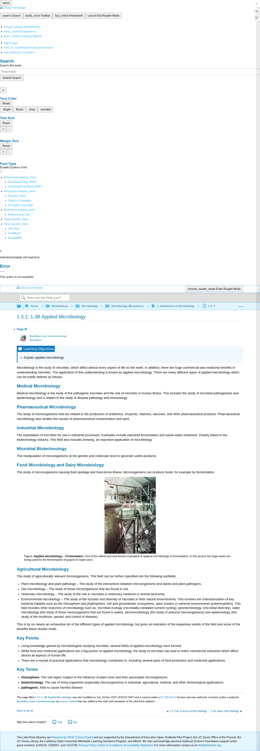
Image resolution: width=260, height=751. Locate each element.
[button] (14, 233)
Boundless (35, 340)
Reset (6, 103)
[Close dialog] (2, 271)
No (75, 722)
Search (23, 298)
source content (68, 701)
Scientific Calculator (20, 205)
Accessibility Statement (138, 745)
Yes (59, 722)
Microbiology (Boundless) (127, 306)
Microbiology (90, 306)
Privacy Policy (87, 745)
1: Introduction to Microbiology (175, 306)
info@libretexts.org (209, 745)
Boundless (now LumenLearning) (48, 336)
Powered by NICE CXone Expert (72, 737)
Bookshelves (60, 306)
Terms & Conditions (110, 745)
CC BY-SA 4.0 (168, 697)
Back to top (23, 710)
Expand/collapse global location (241, 305)
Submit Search (11, 77)
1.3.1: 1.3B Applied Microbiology (53, 697)
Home (34, 306)
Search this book (10, 65)
